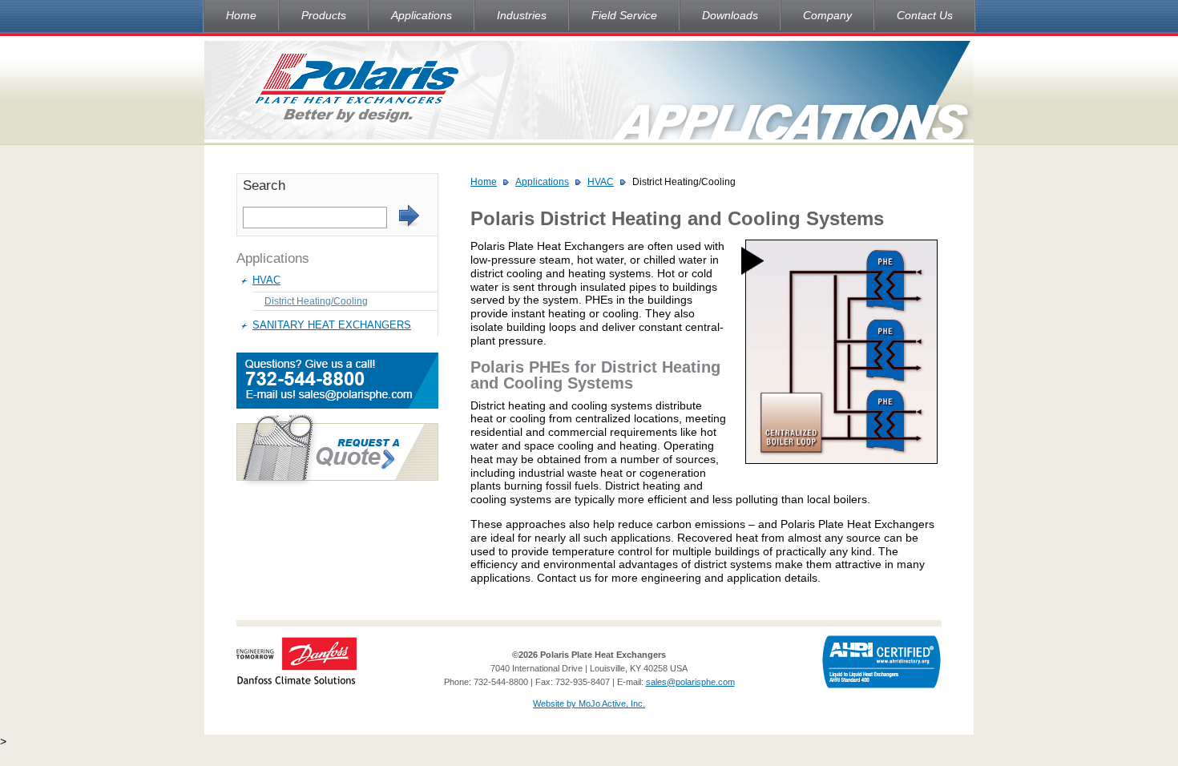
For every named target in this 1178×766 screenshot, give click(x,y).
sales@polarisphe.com (690, 682)
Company (827, 15)
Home (241, 15)
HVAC (266, 280)
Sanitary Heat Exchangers (331, 325)
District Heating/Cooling (316, 301)
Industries (522, 15)
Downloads (730, 15)
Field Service (624, 15)
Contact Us (925, 15)
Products (323, 15)
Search (264, 185)
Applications (421, 15)
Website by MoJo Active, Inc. (589, 703)
